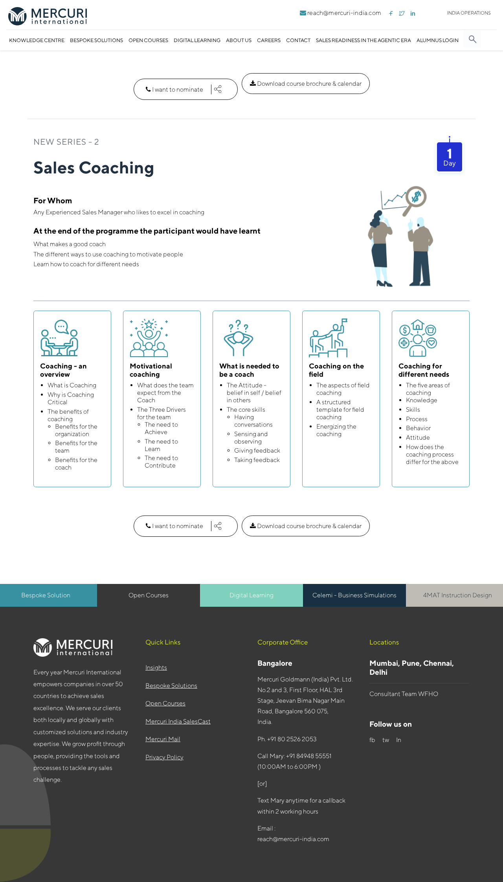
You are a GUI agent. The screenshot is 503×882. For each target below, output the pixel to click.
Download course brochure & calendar (309, 83)
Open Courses (148, 40)
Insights (156, 667)
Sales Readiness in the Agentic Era (363, 40)
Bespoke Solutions (96, 40)
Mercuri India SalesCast (178, 721)
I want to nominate (177, 89)
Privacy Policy (164, 757)
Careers (269, 40)
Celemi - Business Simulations (354, 595)
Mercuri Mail (162, 739)
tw (386, 740)
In (400, 740)
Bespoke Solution (45, 595)
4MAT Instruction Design (457, 595)
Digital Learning (197, 40)
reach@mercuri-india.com (343, 13)
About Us (239, 40)
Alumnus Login (438, 40)
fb (372, 740)
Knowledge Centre (36, 40)
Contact (298, 40)
